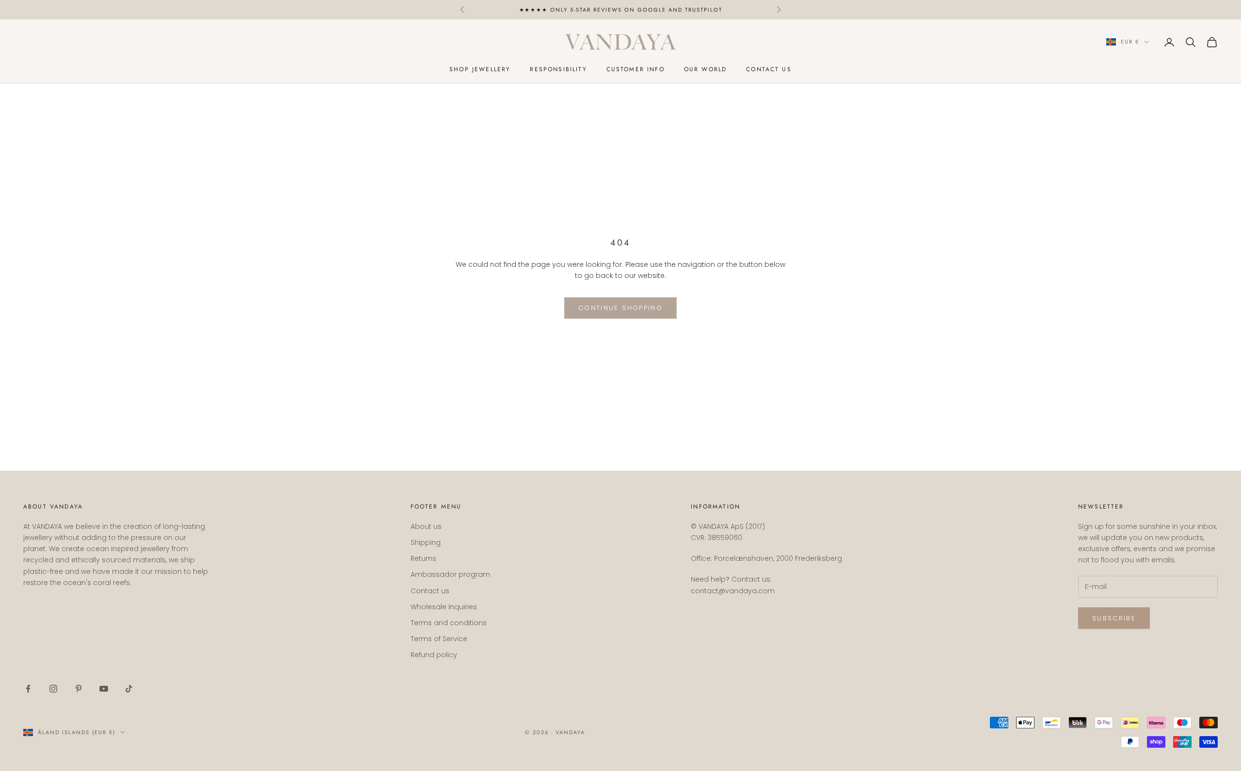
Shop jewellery (479, 69)
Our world (705, 69)
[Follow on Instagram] (53, 689)
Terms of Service (439, 639)
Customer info (635, 69)
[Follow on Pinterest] (78, 689)
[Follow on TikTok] (129, 689)
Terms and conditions (449, 623)
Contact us (769, 69)
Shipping (426, 542)
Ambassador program (450, 574)
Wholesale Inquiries (444, 607)
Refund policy (434, 655)
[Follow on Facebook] (28, 689)
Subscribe (1114, 618)
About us (426, 526)
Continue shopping (620, 307)
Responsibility (558, 69)
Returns (423, 558)
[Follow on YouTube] (104, 689)
